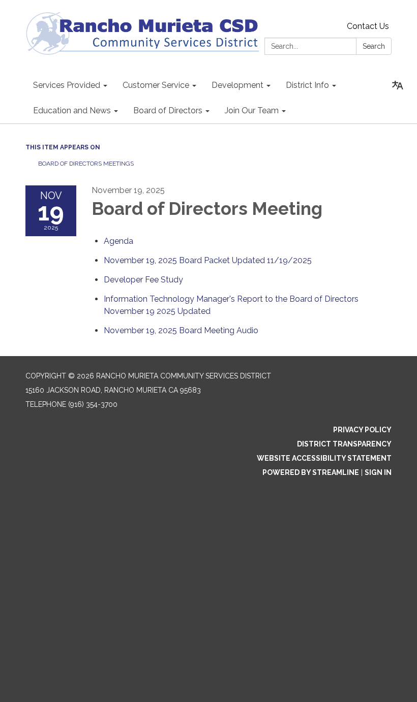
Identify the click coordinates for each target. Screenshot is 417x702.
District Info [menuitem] (307, 85)
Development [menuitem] (237, 85)
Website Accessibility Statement (324, 458)
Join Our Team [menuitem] (252, 110)
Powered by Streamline (310, 472)
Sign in (378, 472)
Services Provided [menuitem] (66, 85)
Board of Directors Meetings (86, 163)
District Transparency (344, 444)
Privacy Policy (362, 430)
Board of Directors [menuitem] (167, 110)
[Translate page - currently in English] (398, 85)
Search (374, 46)
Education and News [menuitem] (72, 110)
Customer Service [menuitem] (156, 85)
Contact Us (368, 26)
